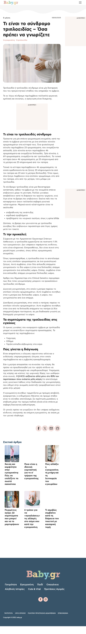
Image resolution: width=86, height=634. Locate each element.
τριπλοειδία (22, 40)
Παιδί (40, 585)
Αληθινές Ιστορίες (15, 589)
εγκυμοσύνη (9, 40)
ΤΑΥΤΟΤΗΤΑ (8, 613)
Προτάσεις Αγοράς (54, 589)
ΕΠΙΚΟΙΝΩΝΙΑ (63, 613)
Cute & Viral (34, 589)
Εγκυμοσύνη (27, 585)
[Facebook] (40, 599)
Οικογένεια (52, 585)
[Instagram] (45, 599)
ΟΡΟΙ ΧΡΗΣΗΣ (20, 613)
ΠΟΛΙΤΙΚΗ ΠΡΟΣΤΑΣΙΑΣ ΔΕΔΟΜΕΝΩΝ (42, 613)
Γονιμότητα (11, 585)
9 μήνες (6, 18)
